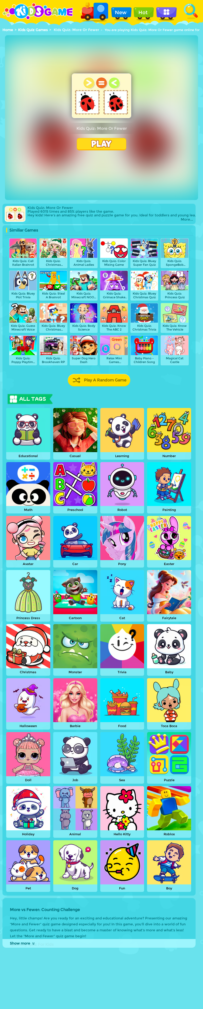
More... (187, 219)
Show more (20, 943)
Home (7, 30)
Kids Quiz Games (33, 30)
